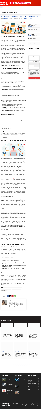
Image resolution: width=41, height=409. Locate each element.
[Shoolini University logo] (5, 3)
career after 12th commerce (16, 289)
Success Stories (30, 26)
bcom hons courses (18, 287)
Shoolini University (5, 231)
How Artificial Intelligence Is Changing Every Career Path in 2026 (7, 335)
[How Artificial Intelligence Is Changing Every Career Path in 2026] (7, 327)
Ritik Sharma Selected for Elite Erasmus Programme (33, 39)
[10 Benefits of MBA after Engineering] (17, 392)
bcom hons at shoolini (12, 287)
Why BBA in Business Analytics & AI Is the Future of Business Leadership (19, 336)
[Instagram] (35, 3)
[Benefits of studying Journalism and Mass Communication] (17, 386)
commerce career (3, 290)
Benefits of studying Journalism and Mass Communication (23, 387)
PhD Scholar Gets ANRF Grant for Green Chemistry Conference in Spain (34, 29)
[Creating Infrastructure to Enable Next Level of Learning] (4, 390)
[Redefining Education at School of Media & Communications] (4, 384)
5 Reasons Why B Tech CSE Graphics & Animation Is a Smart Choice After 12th (33, 336)
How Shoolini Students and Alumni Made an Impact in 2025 (33, 34)
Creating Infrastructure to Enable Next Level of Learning (10, 391)
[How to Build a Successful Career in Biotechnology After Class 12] (20, 346)
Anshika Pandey (5, 18)
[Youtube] (40, 3)
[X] (38, 3)
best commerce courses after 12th (6, 289)
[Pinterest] (13, 296)
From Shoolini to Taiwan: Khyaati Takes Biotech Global (33, 43)
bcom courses (6, 287)
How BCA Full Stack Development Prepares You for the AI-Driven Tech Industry (33, 355)
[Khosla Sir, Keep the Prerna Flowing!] (4, 379)
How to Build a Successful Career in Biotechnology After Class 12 (20, 354)
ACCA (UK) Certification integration (9, 178)
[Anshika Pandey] (1, 18)
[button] (1, 7)
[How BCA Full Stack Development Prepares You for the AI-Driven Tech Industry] (34, 346)
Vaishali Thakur (31, 357)
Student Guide (29, 18)
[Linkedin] (37, 3)
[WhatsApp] (15, 296)
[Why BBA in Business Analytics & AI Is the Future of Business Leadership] (20, 327)
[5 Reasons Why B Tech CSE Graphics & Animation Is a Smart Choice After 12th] (34, 327)
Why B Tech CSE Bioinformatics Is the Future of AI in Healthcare (7, 354)
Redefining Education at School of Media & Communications (10, 385)
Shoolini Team (3, 356)
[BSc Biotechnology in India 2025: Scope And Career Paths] (17, 379)
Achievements (29, 35)
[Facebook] (34, 3)
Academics (25, 18)
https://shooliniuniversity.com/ (12, 302)
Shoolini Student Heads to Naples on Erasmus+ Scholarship (34, 25)
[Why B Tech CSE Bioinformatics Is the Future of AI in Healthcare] (7, 346)
